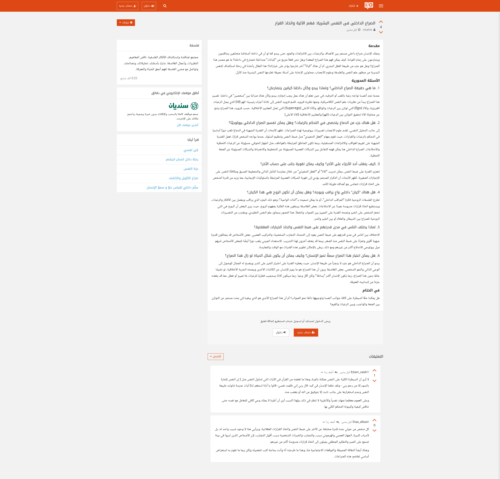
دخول (279, 332)
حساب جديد (304, 332)
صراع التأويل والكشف (183, 178)
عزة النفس (191, 169)
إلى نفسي (191, 150)
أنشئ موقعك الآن (187, 125)
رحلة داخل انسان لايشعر (182, 159)
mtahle (367, 30)
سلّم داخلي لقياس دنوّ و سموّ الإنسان (172, 187)
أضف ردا (329, 373)
